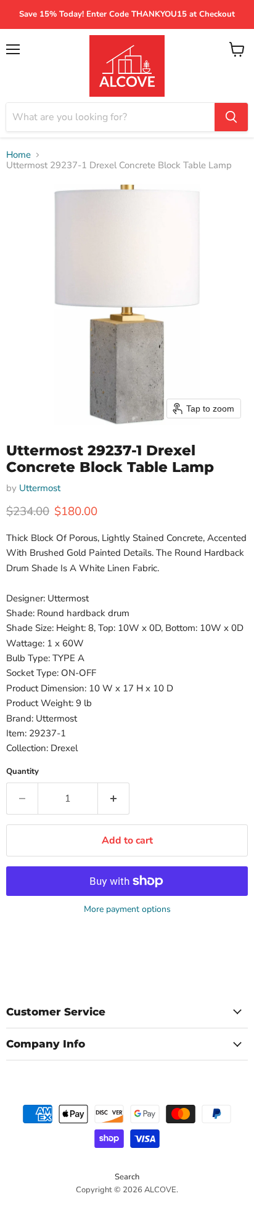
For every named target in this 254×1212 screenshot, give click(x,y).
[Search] (231, 117)
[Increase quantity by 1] (113, 799)
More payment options (127, 909)
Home (18, 155)
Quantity (22, 771)
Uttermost (39, 488)
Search (127, 1176)
